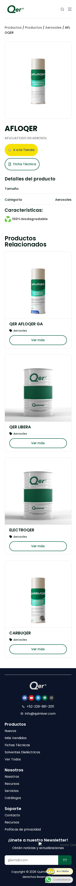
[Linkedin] (38, 698)
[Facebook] (25, 698)
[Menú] (70, 9)
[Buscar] (62, 9)
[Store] (45, 698)
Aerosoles (53, 27)
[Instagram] (51, 698)
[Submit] (65, 860)
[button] (21, 150)
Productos (13, 27)
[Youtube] (31, 698)
